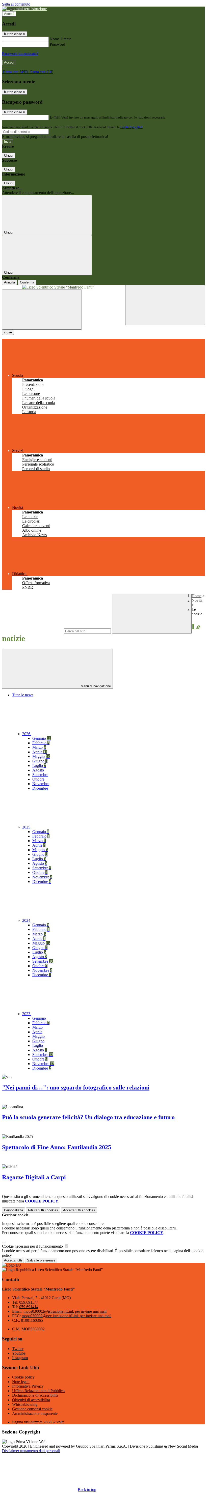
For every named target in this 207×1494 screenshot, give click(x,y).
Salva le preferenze (41, 1260)
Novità (197, 600)
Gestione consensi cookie (32, 1409)
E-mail (55, 117)
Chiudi (8, 155)
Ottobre (38, 779)
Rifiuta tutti (43, 1210)
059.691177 (28, 1302)
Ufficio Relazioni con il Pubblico (38, 1391)
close (8, 332)
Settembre (40, 774)
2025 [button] (26, 827)
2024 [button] (26, 920)
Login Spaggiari (131, 127)
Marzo (39, 747)
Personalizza (13, 1210)
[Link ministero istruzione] (24, 9)
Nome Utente (60, 39)
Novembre (40, 784)
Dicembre (40, 788)
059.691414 (28, 1307)
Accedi (9, 14)
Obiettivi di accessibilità (31, 1400)
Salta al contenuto (16, 4)
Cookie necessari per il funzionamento (33, 1246)
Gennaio (41, 738)
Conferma (27, 282)
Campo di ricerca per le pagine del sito (32, 631)
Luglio (39, 765)
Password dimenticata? (20, 53)
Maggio (41, 756)
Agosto (38, 770)
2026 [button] (26, 734)
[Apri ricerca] (165, 305)
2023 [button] (26, 1014)
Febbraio (40, 743)
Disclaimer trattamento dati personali (31, 1451)
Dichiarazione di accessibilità (35, 1395)
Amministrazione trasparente (35, 1413)
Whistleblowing (24, 1404)
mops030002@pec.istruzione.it (66, 1316)
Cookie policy (23, 1377)
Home (196, 596)
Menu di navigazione (95, 686)
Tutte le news (22, 695)
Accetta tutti (79, 1210)
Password (57, 44)
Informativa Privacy (28, 1386)
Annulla (9, 282)
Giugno (39, 761)
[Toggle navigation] (42, 310)
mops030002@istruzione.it (65, 1311)
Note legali (21, 1382)
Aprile (39, 752)
